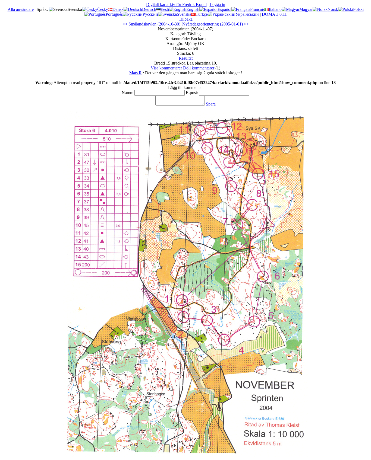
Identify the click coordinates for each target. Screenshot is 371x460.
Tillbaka (186, 19)
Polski (358, 9)
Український (247, 14)
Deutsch (149, 9)
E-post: (192, 92)
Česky (102, 9)
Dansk (118, 9)
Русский (150, 14)
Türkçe (202, 14)
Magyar (306, 9)
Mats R (135, 73)
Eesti (165, 9)
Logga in (217, 4)
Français (257, 9)
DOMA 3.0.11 (274, 14)
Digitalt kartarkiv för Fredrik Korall (176, 4)
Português (114, 14)
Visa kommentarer (166, 68)
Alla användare (21, 9)
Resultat (186, 58)
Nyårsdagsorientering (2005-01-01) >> (215, 24)
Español (224, 9)
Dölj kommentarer (198, 68)
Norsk (333, 9)
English (192, 9)
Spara (211, 104)
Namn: (127, 92)
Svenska (184, 14)
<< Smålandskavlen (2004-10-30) (151, 24)
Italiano (275, 9)
